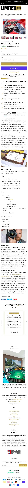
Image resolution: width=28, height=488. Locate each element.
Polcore (11, 199)
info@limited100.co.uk (15, 401)
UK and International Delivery (14, 417)
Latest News (14, 346)
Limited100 (18, 477)
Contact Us (14, 421)
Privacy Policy (14, 422)
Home (2, 14)
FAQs (14, 416)
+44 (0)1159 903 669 (17, 399)
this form (16, 403)
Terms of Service (14, 425)
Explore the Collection (14, 410)
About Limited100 (14, 414)
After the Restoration (14, 348)
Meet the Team (14, 413)
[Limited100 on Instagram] (17, 432)
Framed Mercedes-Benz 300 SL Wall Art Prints (13, 14)
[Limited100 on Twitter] (11, 432)
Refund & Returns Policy (14, 424)
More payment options (14, 72)
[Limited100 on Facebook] (14, 432)
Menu (4, 3)
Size (2, 51)
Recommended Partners (14, 419)
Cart (26, 3)
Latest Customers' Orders (14, 411)
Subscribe (23, 465)
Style (2, 57)
